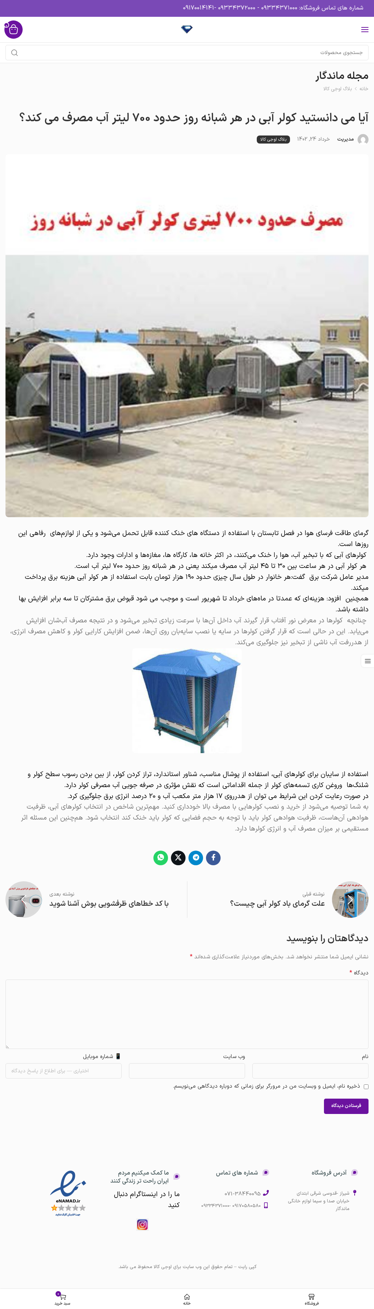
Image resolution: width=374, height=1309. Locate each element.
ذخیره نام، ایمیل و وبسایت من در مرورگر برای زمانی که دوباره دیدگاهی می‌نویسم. (266, 1086)
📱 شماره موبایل (102, 1057)
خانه (364, 89)
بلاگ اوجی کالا (338, 89)
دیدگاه (359, 973)
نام (365, 1057)
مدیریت (345, 139)
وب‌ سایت (234, 1057)
